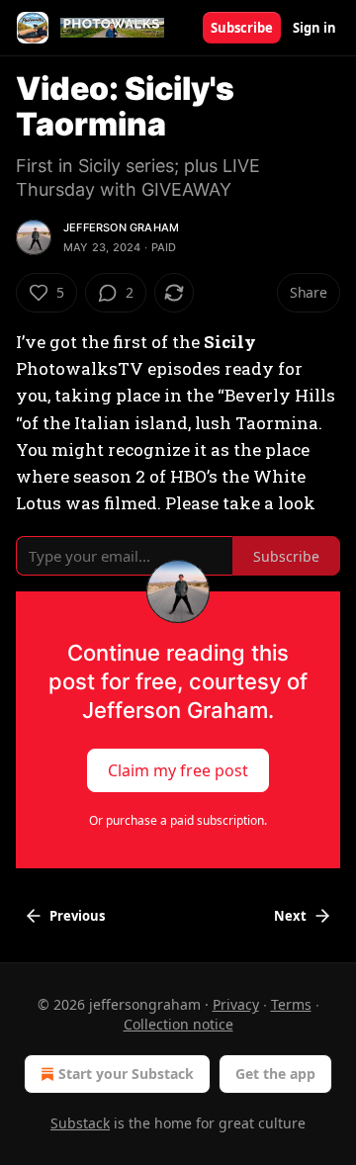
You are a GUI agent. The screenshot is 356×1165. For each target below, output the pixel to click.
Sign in (314, 28)
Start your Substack (126, 1073)
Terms (291, 1004)
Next (290, 916)
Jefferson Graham (121, 227)
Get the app (275, 1073)
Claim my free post (178, 770)
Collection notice (178, 1024)
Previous (77, 916)
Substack (80, 1123)
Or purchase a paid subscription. (178, 820)
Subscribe (242, 28)
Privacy (236, 1004)
